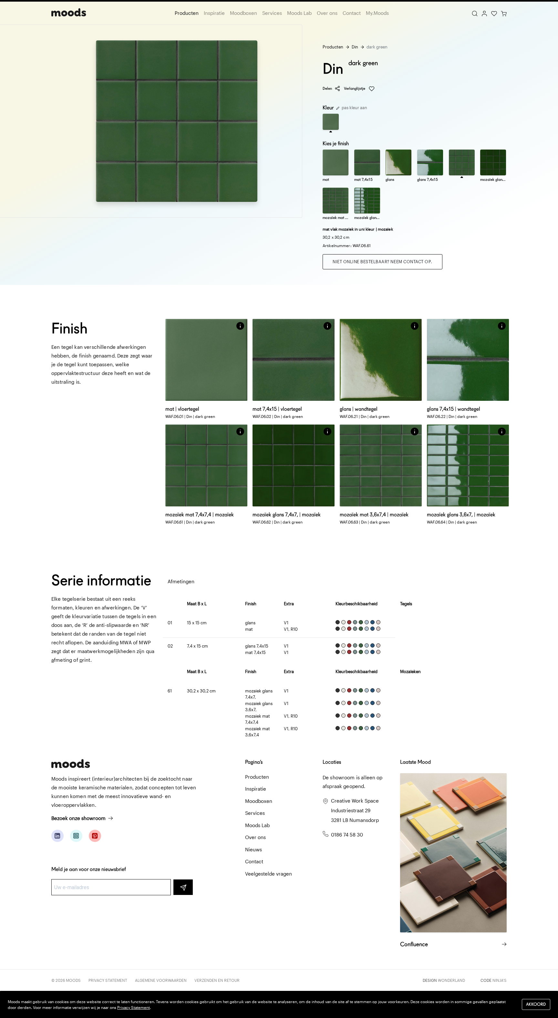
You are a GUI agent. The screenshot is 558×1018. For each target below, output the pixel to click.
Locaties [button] (332, 762)
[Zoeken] (475, 13)
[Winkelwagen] (504, 13)
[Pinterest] (95, 836)
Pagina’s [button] (254, 762)
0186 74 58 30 (347, 834)
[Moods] (68, 13)
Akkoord (536, 1004)
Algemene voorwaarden (161, 980)
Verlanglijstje (355, 88)
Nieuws (253, 849)
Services (272, 13)
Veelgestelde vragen (268, 874)
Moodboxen (243, 13)
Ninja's (499, 980)
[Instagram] (76, 836)
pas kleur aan (354, 107)
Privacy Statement (107, 980)
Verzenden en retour (217, 980)
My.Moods (377, 13)
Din (355, 46)
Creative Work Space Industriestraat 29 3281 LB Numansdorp (355, 810)
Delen (327, 88)
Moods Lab (299, 13)
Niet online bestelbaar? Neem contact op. (382, 261)
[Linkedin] (57, 836)
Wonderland (451, 980)
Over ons (327, 13)
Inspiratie (214, 13)
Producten (187, 13)
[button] (240, 326)
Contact (352, 13)
